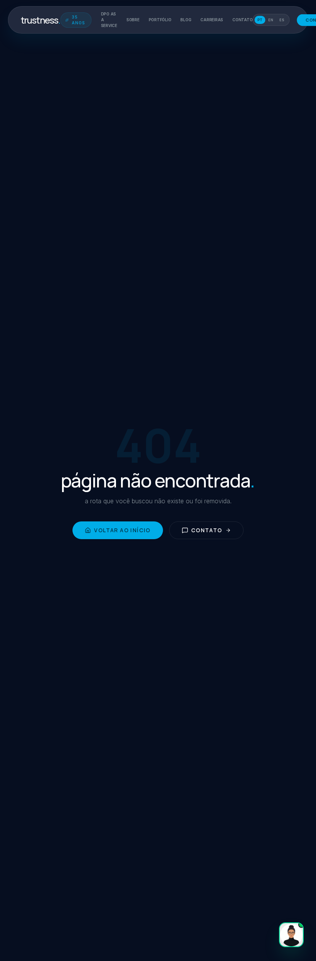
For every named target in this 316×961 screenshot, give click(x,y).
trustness (41, 20)
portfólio (160, 19)
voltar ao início (122, 530)
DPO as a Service (109, 20)
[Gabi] (291, 934)
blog (185, 19)
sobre (133, 19)
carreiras (211, 19)
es (281, 20)
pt (259, 20)
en (270, 20)
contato (242, 19)
